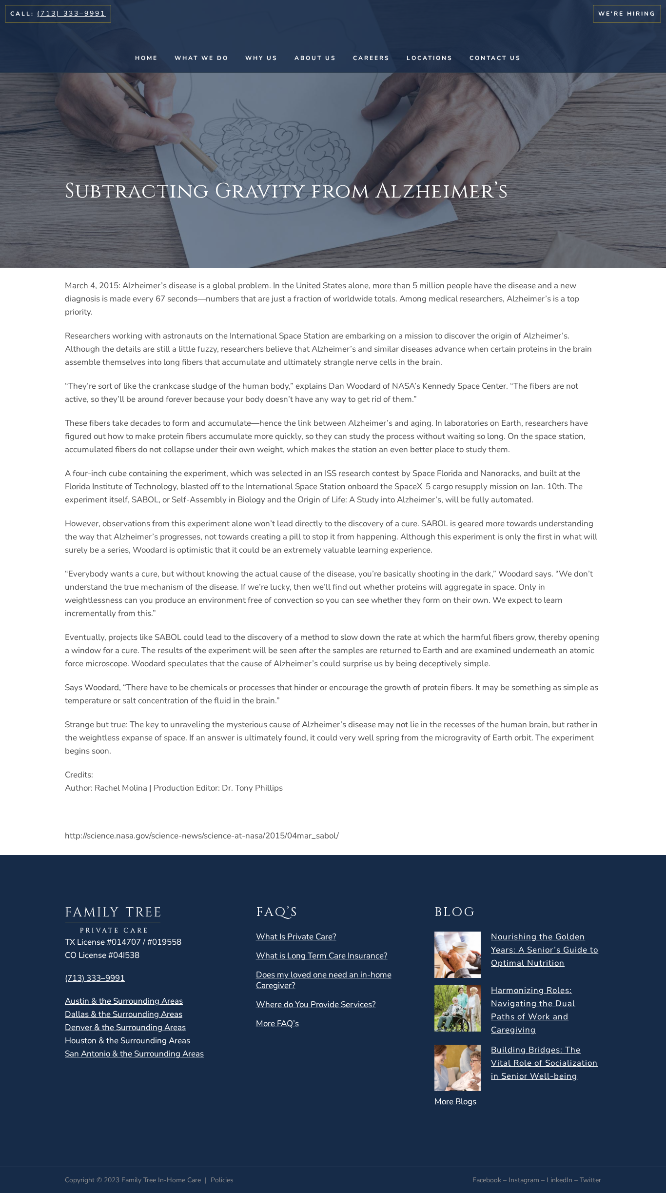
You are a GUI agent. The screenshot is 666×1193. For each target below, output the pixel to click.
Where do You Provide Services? (316, 1004)
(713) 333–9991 (71, 13)
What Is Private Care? (296, 937)
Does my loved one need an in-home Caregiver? (324, 980)
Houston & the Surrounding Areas (127, 1040)
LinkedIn (559, 1180)
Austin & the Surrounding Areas (124, 1001)
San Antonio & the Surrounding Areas (134, 1053)
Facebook (486, 1180)
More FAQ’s (277, 1023)
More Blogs (455, 1101)
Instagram (524, 1180)
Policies (222, 1180)
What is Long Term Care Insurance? (322, 956)
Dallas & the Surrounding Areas (123, 1014)
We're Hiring (627, 14)
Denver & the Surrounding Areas (125, 1027)
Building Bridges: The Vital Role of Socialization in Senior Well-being (544, 1063)
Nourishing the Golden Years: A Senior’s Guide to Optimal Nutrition (544, 950)
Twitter (590, 1180)
